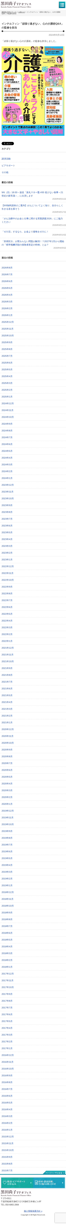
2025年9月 (7, 342)
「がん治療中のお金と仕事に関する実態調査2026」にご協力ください (32, 220)
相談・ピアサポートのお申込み (17, 1183)
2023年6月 (7, 525)
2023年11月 (7, 491)
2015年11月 (7, 1143)
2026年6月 (7, 281)
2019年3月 (7, 872)
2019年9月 (7, 831)
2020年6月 (7, 770)
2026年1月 (7, 315)
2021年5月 (7, 695)
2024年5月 (7, 451)
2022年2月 (7, 634)
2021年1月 (7, 722)
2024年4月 (7, 457)
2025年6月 (7, 362)
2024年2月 (7, 471)
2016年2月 (7, 1123)
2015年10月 (8, 1150)
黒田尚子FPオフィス (16, 5)
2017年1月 (7, 1048)
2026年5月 (7, 288)
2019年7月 (7, 844)
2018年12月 (8, 892)
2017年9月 (7, 994)
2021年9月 (7, 668)
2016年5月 (7, 1102)
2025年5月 (7, 369)
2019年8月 (7, 838)
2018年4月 (7, 946)
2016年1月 (7, 1130)
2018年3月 (7, 953)
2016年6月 (7, 1096)
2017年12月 (8, 973)
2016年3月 (7, 1116)
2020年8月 (7, 756)
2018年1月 (7, 967)
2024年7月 (7, 437)
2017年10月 (8, 987)
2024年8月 (7, 430)
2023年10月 (8, 498)
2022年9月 (7, 586)
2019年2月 (7, 878)
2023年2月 (7, 552)
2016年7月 (7, 1089)
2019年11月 (7, 817)
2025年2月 (7, 390)
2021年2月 (7, 715)
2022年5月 (7, 614)
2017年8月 (7, 1001)
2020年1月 (7, 804)
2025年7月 (7, 356)
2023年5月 (7, 532)
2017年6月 (7, 1014)
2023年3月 (7, 546)
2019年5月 (7, 858)
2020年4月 (7, 783)
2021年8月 (7, 675)
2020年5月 (7, 777)
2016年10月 (8, 1068)
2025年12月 (8, 322)
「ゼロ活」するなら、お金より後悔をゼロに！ (25, 231)
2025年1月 (7, 396)
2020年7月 (7, 763)
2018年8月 (7, 919)
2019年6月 (7, 851)
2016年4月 (7, 1109)
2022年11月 (7, 573)
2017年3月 (7, 1034)
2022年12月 (8, 566)
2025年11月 (7, 328)
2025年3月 (7, 383)
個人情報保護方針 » (33, 1211)
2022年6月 (7, 607)
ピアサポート (8, 165)
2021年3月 (7, 709)
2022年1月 (7, 641)
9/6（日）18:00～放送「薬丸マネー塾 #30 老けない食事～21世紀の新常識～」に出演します (32, 194)
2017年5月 (7, 1021)
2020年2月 (7, 797)
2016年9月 (7, 1075)
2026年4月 (7, 295)
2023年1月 (7, 559)
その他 (5, 172)
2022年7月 (7, 600)
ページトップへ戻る (53, 1173)
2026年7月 (7, 274)
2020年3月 (7, 790)
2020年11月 (7, 736)
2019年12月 (8, 810)
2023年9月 (7, 505)
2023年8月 (7, 512)
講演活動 (6, 158)
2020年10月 (8, 743)
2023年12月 (8, 485)
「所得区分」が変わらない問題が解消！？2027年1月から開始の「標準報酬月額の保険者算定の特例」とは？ (33, 243)
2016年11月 (7, 1062)
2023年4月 (7, 539)
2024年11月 (7, 410)
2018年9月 (7, 912)
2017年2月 (7, 1041)
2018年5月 (7, 939)
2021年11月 (7, 654)
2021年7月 (7, 681)
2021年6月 (7, 688)
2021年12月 (8, 648)
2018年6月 (7, 933)
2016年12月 (8, 1055)
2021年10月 (8, 661)
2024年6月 (7, 444)
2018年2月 (7, 960)
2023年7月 (7, 519)
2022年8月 (7, 593)
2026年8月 (7, 267)
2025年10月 (8, 335)
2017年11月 (7, 980)
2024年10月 (8, 417)
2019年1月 (7, 885)
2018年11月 (7, 899)
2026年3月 (7, 301)
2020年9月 (7, 749)
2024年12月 (8, 403)
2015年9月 (7, 1157)
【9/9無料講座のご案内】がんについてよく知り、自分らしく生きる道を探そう (32, 207)
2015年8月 (7, 1163)
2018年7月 (7, 926)
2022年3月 (7, 627)
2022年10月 (8, 580)
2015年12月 (8, 1136)
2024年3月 (7, 464)
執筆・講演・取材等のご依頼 (49, 1183)
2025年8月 (7, 349)
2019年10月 (8, 824)
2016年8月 (7, 1082)
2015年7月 (7, 1170)
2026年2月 (7, 308)
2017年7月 (7, 1007)
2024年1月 (7, 478)
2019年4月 (7, 865)
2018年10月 (8, 905)
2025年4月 (7, 376)
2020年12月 (8, 729)
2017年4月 (7, 1028)
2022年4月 (7, 620)
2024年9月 (7, 424)
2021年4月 (7, 702)
